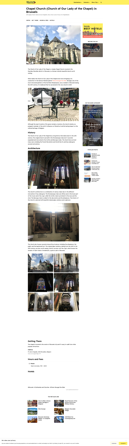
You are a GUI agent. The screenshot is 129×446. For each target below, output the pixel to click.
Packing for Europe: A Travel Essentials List (93, 50)
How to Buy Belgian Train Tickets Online (95, 174)
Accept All (123, 443)
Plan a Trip (94, 2)
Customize (114, 443)
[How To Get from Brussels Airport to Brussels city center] (88, 168)
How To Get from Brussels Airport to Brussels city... (96, 168)
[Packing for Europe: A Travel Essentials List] (88, 162)
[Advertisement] (53, 328)
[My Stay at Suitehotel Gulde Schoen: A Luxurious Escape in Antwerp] (88, 155)
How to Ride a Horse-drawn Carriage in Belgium (44, 402)
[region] (64, 442)
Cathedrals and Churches (42, 387)
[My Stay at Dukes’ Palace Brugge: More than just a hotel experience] (88, 180)
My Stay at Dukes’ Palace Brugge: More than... (96, 180)
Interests (86, 2)
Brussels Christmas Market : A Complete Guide (44, 418)
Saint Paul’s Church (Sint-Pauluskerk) (92, 139)
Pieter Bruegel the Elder (59, 80)
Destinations (77, 2)
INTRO (28, 20)
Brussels (31, 387)
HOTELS (52, 20)
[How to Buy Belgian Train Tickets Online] (88, 174)
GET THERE (35, 20)
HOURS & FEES (44, 20)
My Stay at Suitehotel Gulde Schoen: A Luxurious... (96, 155)
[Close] (126, 440)
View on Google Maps (33, 353)
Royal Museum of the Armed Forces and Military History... (71, 402)
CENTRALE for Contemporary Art (70, 417)
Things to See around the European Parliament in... (92, 111)
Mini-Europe (41, 409)
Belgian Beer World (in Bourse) (92, 125)
